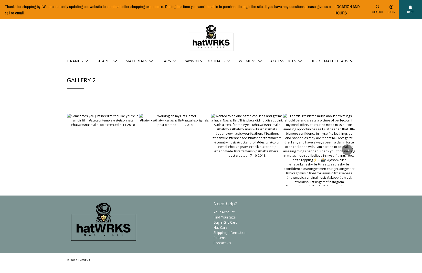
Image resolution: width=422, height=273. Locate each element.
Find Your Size (224, 217)
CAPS (166, 60)
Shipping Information (229, 232)
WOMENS (248, 60)
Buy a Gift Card (225, 222)
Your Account (224, 212)
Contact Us (222, 242)
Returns (219, 237)
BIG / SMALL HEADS (329, 60)
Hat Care (220, 227)
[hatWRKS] (211, 38)
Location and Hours (347, 10)
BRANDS (75, 60)
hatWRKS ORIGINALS (205, 60)
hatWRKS (84, 260)
